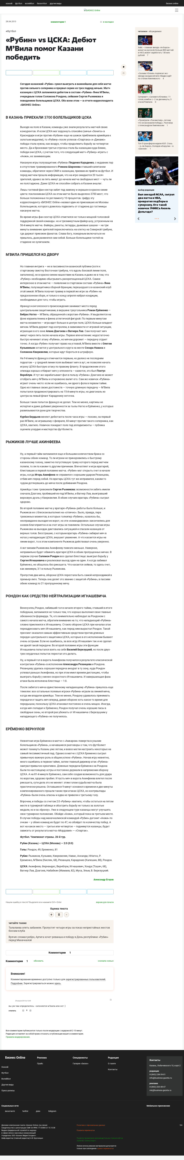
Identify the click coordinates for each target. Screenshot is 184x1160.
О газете (112, 1063)
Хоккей (9, 3)
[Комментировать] (123, 67)
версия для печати (105, 902)
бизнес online (172, 3)
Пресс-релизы (8, 1090)
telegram (52, 1111)
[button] (138, 219)
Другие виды (56, 3)
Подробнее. (17, 983)
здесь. (57, 983)
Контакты (112, 1069)
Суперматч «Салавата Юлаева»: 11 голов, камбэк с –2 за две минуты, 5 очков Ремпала (154, 99)
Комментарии (60, 952)
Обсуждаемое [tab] (155, 31)
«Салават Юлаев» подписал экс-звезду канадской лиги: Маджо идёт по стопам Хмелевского (155, 76)
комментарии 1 (58, 22)
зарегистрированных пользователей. (86, 979)
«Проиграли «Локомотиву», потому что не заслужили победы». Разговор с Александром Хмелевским (155, 123)
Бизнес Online (14, 1057)
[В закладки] (123, 73)
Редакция (113, 1057)
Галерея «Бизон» (81, 1063)
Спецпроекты (80, 1057)
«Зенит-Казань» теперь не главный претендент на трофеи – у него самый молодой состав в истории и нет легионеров (157, 201)
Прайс (40, 1063)
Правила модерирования (18, 1037)
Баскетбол (42, 3)
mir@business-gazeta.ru (160, 1090)
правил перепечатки (105, 1148)
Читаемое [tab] (142, 31)
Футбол (18, 3)
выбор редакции (147, 190)
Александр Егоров (104, 879)
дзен (38, 1111)
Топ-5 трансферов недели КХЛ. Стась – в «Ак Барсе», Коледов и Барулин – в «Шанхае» (156, 146)
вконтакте (10, 1111)
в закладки (108, 22)
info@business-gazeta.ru (161, 1078)
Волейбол (29, 3)
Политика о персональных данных (91, 1125)
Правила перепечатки (86, 1130)
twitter (25, 1111)
